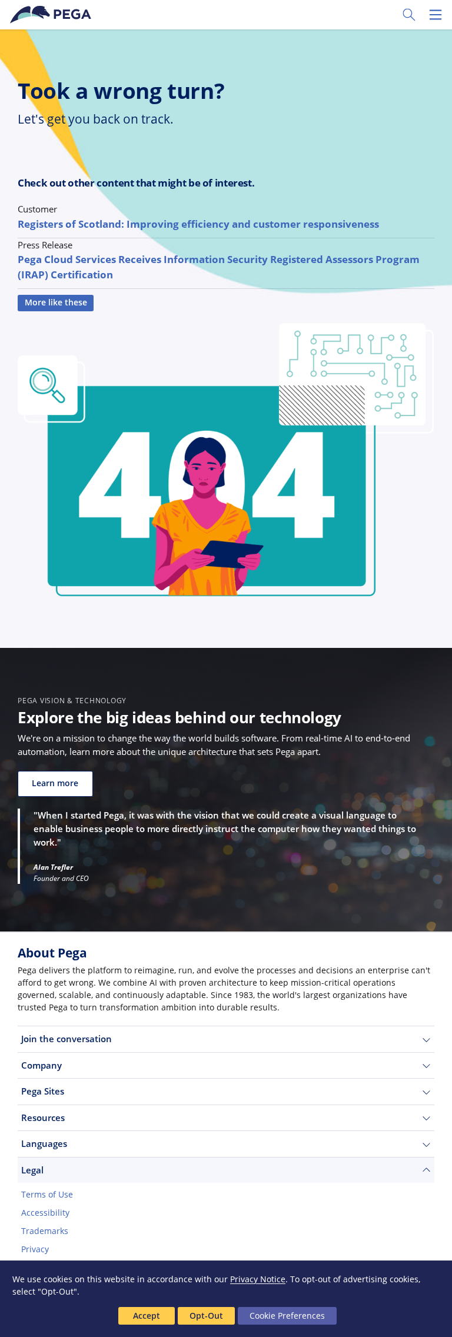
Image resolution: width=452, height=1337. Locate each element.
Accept (146, 1315)
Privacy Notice (257, 1279)
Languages (44, 1143)
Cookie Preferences (287, 1315)
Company (41, 1065)
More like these (56, 302)
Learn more (55, 783)
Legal (32, 1170)
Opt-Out (206, 1315)
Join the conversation (66, 1039)
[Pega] (52, 15)
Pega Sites (42, 1091)
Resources (43, 1117)
